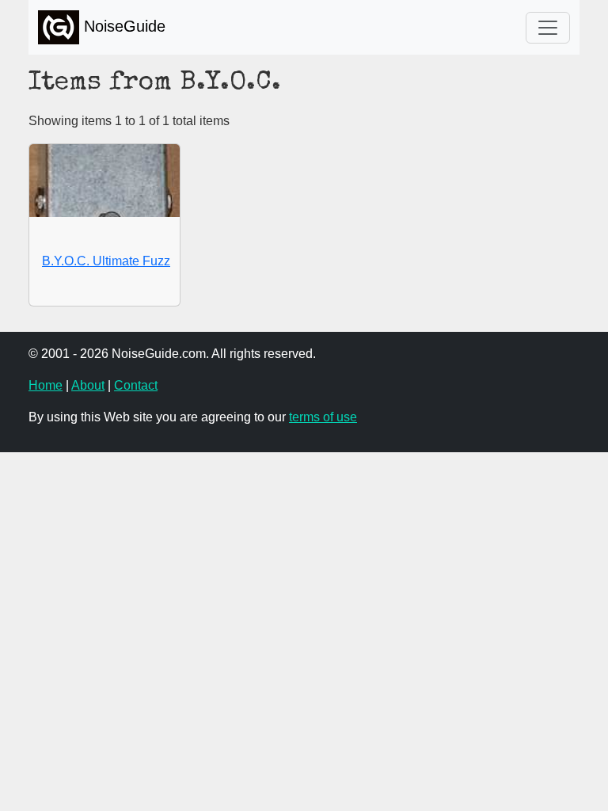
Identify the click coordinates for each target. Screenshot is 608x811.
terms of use (323, 417)
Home (45, 385)
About (87, 385)
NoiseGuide (122, 26)
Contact (136, 385)
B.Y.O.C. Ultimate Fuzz (106, 261)
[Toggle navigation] (548, 28)
